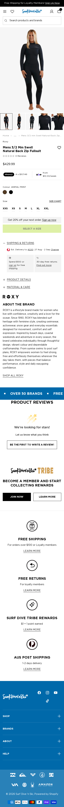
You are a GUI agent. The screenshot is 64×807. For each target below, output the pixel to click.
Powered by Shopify (46, 794)
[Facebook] (39, 693)
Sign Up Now (52, 3)
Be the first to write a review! (32, 444)
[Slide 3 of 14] (32, 121)
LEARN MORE (32, 551)
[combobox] (32, 20)
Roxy (5, 142)
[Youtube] (56, 693)
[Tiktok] (47, 701)
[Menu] (5, 11)
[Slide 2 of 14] (19, 121)
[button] (52, 11)
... (15, 136)
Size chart (55, 201)
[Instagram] (47, 693)
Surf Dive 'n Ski (24, 794)
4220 (30, 250)
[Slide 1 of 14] (6, 121)
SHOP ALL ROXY (13, 376)
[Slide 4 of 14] (45, 121)
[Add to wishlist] (59, 148)
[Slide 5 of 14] (58, 121)
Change (55, 250)
